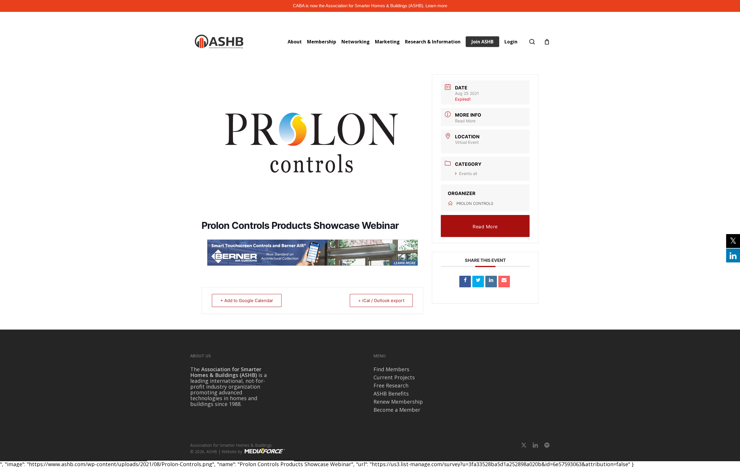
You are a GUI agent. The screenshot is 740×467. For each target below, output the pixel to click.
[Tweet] (478, 281)
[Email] (504, 281)
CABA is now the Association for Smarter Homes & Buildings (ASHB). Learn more (370, 5)
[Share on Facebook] (465, 281)
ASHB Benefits (391, 393)
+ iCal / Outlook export (381, 300)
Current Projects (394, 377)
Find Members (391, 369)
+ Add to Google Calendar (246, 300)
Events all (468, 173)
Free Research (390, 385)
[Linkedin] (491, 281)
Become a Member (396, 410)
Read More (465, 120)
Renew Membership (398, 402)
